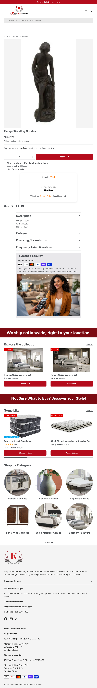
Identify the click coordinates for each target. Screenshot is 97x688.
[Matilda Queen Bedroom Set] (72, 360)
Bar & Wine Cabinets (17, 532)
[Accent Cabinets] (17, 482)
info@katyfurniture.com (21, 607)
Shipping (7, 141)
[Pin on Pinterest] (22, 206)
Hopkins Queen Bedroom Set (17, 375)
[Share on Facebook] (17, 206)
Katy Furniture (15, 684)
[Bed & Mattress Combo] (48, 516)
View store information (16, 169)
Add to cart (64, 157)
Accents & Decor (48, 498)
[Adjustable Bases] (79, 482)
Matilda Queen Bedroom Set (64, 375)
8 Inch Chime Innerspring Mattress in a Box (70, 441)
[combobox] (48, 20)
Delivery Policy (46, 196)
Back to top (48, 542)
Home (6, 36)
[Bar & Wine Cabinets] (17, 516)
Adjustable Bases (79, 498)
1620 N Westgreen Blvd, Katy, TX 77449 (22, 639)
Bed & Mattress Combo (48, 532)
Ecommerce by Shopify (34, 684)
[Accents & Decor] (48, 482)
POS (21, 684)
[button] (91, 11)
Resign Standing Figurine (19, 36)
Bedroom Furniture (79, 532)
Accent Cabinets (17, 498)
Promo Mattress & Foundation (17, 441)
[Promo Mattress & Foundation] (25, 426)
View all (89, 344)
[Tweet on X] (12, 206)
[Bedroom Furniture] (79, 516)
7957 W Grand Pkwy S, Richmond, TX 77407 (24, 660)
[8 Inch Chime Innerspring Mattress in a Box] (72, 426)
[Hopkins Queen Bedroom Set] (25, 360)
